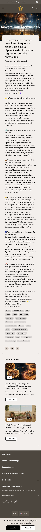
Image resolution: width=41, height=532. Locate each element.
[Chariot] (37, 8)
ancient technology (18, 310)
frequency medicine (11, 325)
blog (27, 310)
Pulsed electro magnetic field (20, 329)
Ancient (8, 310)
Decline (13, 528)
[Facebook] (7, 348)
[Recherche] (33, 8)
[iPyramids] (20, 8)
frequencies (9, 322)
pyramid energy (10, 333)
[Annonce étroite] (37, 2)
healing (21, 325)
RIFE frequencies (26, 337)
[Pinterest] (17, 348)
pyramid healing (21, 333)
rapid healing (9, 337)
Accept (28, 528)
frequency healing (20, 322)
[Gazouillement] (12, 348)
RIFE (17, 337)
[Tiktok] (11, 501)
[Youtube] (15, 501)
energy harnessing (21, 318)
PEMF (7, 329)
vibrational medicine (23, 340)
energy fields (9, 318)
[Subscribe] (38, 495)
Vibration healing (10, 340)
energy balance (24, 314)
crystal (8, 314)
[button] (3, 8)
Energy (15, 314)
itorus (28, 325)
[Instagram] (8, 501)
